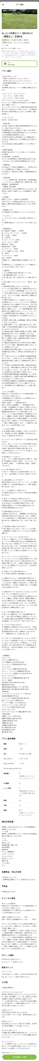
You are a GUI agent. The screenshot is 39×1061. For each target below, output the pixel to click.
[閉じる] (3, 4)
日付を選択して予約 (19, 1057)
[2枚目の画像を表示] (18, 26)
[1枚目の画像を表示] (15, 26)
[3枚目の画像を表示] (21, 26)
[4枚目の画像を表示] (24, 26)
